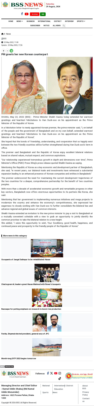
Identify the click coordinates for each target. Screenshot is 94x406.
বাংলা (42, 14)
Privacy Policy (85, 393)
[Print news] (11, 51)
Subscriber (35, 25)
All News (57, 25)
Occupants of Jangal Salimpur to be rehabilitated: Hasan (25, 259)
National (46, 386)
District (58, 21)
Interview (69, 21)
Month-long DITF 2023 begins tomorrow (18, 358)
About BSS (85, 387)
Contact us (86, 399)
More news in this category (15, 236)
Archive (35, 14)
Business (31, 21)
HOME (10, 21)
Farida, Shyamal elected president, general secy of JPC (25, 334)
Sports (80, 21)
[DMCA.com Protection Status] (7, 366)
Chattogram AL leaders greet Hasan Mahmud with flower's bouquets (31, 284)
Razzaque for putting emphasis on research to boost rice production (31, 309)
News (19, 21)
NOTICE (46, 25)
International (44, 21)
